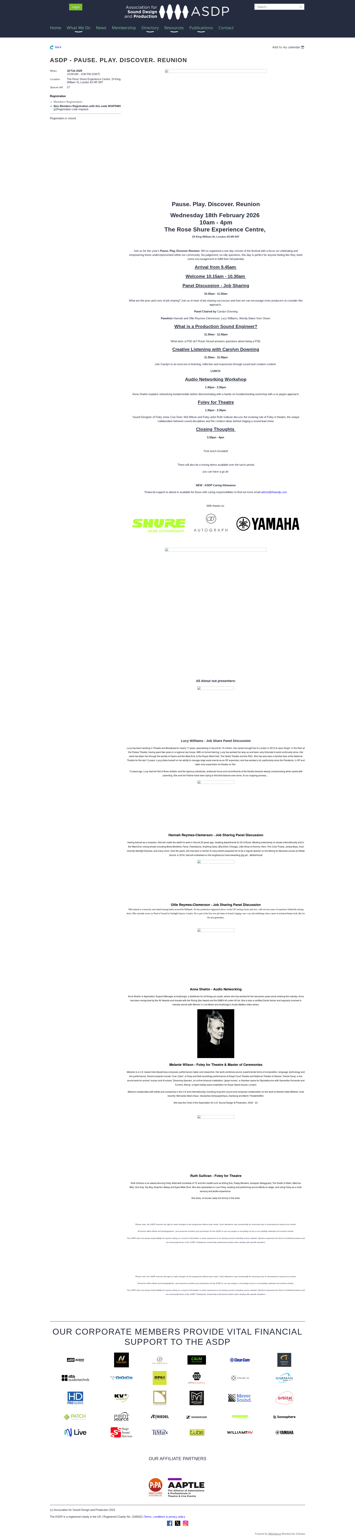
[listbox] (288, 47)
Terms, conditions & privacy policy (164, 1516)
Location (55, 79)
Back (58, 47)
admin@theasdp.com (274, 492)
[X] (177, 1523)
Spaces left (56, 87)
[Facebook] (169, 1523)
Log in (76, 7)
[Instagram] (185, 1523)
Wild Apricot (274, 1533)
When (53, 70)
